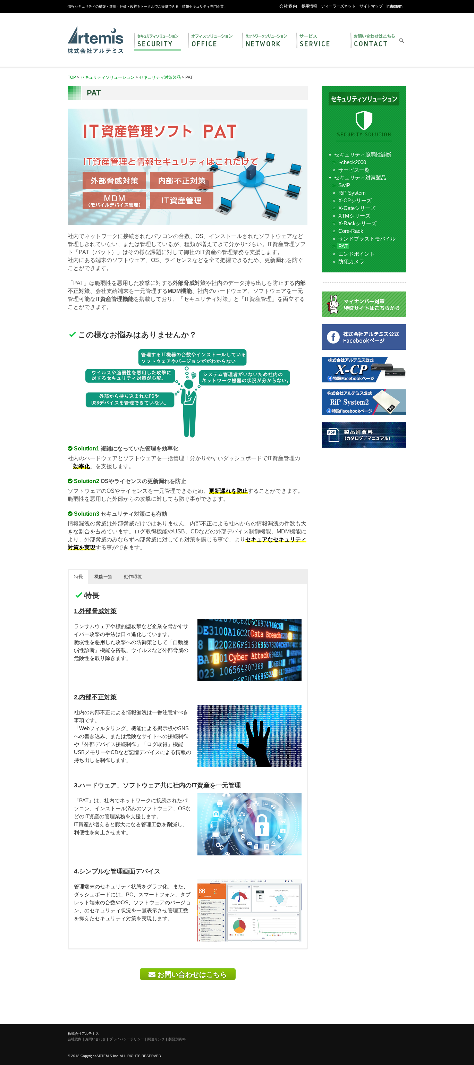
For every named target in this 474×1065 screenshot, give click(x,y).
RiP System (352, 193)
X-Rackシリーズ (357, 223)
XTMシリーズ (354, 216)
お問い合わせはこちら (191, 974)
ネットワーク (265, 41)
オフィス (211, 41)
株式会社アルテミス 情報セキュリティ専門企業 (95, 32)
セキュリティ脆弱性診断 (362, 155)
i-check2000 (352, 162)
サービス (320, 41)
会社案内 (288, 6)
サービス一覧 (354, 170)
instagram (394, 6)
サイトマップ (370, 6)
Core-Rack (350, 231)
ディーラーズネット (338, 6)
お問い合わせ (374, 41)
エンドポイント (356, 254)
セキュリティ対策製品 (360, 177)
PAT (343, 246)
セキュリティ (157, 41)
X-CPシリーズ (355, 200)
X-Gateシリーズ (356, 208)
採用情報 (309, 6)
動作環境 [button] (133, 576)
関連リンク (156, 1039)
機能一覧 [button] (103, 576)
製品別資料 (177, 1039)
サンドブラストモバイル (367, 239)
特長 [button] (78, 576)
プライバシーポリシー (126, 1039)
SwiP (344, 185)
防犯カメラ (351, 261)
